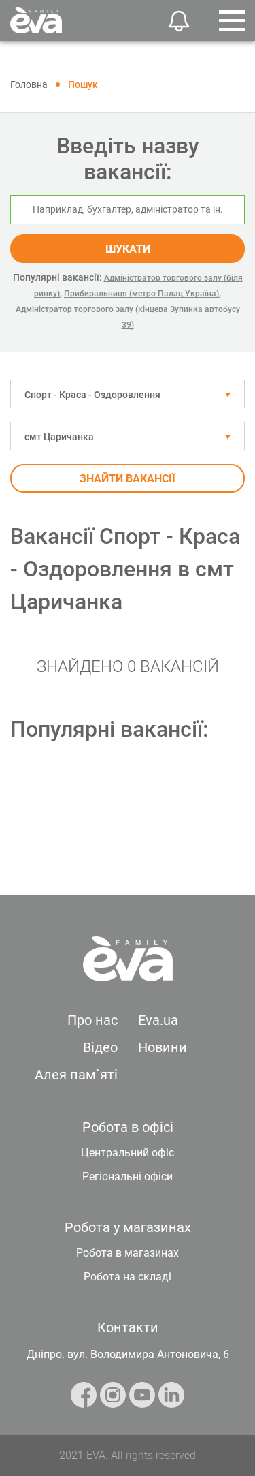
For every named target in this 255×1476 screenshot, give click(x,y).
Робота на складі (127, 1276)
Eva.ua (158, 1020)
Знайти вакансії (127, 478)
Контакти (127, 1327)
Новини (162, 1047)
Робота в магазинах (127, 1252)
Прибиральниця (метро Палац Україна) (141, 293)
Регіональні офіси (127, 1176)
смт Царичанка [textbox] (59, 436)
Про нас (92, 1020)
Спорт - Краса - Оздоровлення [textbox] (92, 394)
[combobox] (127, 394)
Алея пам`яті (76, 1074)
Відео (100, 1047)
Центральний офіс (127, 1152)
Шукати (127, 249)
